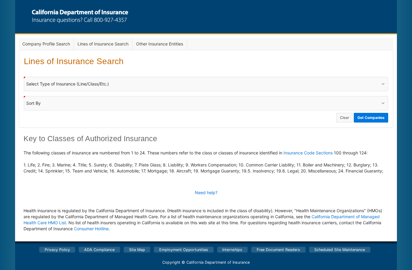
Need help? (206, 192)
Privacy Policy (57, 249)
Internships (232, 249)
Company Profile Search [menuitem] (46, 43)
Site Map (137, 249)
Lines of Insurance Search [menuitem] (103, 43)
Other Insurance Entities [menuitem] (159, 43)
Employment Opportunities (183, 249)
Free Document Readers (278, 249)
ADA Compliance (99, 249)
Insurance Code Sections (308, 152)
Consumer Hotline (91, 228)
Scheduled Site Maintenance (339, 249)
